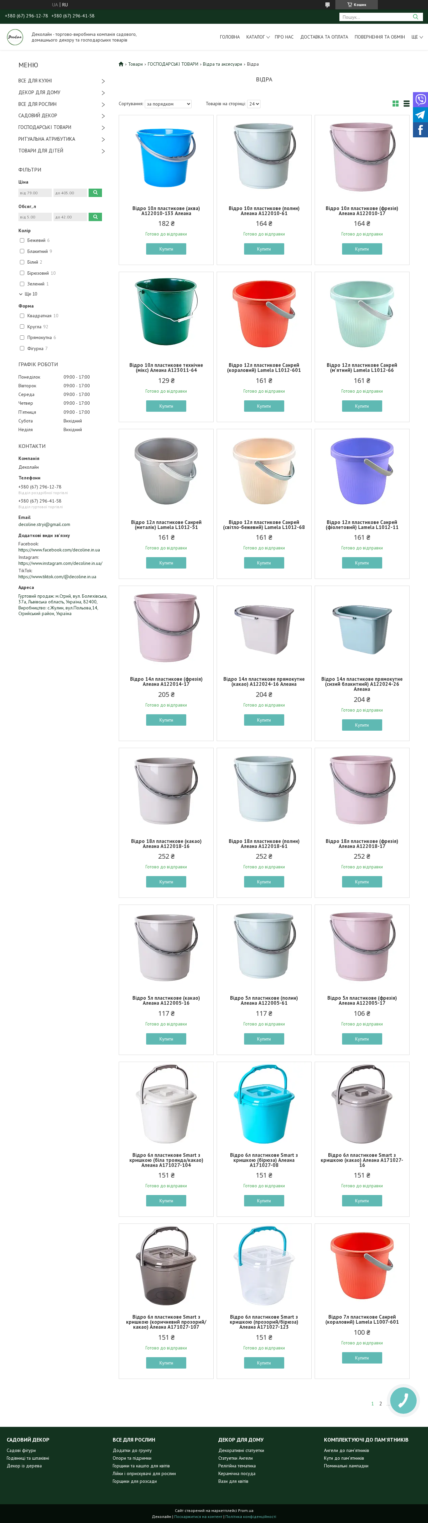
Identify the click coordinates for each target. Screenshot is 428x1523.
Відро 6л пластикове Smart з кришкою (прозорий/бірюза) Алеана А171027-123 (264, 1321)
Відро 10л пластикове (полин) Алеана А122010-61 (264, 211)
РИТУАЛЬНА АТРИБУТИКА (46, 139)
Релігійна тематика (237, 1466)
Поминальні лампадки (346, 1466)
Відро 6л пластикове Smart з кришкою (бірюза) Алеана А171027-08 (264, 1160)
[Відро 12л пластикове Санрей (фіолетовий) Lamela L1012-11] (362, 471)
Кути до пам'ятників (344, 1458)
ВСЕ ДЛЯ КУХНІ (35, 80)
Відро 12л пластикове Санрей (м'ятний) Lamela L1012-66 (362, 367)
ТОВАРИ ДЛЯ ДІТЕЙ (40, 150)
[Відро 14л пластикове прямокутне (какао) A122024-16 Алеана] (264, 628)
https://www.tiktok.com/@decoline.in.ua (57, 577)
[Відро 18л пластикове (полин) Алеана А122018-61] (264, 790)
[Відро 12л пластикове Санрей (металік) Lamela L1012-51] (166, 471)
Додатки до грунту (132, 1450)
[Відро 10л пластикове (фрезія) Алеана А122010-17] (362, 157)
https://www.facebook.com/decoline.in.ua (59, 550)
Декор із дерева (24, 1466)
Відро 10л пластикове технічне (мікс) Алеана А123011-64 (166, 367)
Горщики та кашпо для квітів (141, 1466)
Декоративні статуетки (241, 1450)
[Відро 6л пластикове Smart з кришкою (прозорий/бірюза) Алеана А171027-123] (264, 1266)
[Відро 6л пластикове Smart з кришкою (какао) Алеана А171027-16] (362, 1104)
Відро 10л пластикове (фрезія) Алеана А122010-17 (362, 211)
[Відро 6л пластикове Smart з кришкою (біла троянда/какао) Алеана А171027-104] (166, 1104)
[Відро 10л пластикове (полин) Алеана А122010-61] (264, 157)
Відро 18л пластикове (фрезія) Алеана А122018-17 (362, 844)
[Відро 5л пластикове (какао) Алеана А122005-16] (166, 947)
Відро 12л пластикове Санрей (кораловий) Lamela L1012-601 (264, 367)
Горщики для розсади (135, 1481)
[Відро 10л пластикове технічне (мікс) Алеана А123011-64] (166, 314)
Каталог (255, 37)
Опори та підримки (132, 1458)
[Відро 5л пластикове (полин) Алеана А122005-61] (264, 947)
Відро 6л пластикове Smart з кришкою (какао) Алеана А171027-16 (362, 1160)
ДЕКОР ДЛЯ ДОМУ (39, 92)
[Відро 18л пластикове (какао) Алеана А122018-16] (166, 790)
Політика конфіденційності (250, 1516)
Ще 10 (31, 293)
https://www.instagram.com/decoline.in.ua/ (60, 563)
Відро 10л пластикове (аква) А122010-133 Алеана (166, 211)
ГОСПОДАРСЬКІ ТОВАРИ (44, 127)
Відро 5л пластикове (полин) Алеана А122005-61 (264, 1000)
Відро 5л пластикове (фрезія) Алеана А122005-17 (362, 1000)
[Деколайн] (15, 37)
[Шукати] (415, 17)
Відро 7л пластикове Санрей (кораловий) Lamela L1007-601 (362, 1319)
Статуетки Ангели (235, 1458)
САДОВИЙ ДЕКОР (37, 115)
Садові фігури (21, 1450)
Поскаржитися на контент (198, 1516)
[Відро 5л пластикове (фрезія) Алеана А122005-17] (362, 947)
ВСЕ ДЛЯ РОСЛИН (37, 104)
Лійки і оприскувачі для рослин (144, 1473)
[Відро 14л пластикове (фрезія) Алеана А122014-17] (166, 628)
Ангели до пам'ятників (346, 1450)
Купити (166, 249)
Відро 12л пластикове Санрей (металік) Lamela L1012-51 (166, 525)
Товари (135, 64)
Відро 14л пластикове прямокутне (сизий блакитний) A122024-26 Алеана (362, 683)
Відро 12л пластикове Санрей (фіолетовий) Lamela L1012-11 (362, 525)
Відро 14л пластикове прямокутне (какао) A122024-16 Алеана (264, 681)
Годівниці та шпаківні (28, 1458)
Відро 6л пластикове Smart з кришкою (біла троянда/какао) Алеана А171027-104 (166, 1160)
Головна (230, 37)
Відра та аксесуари (222, 64)
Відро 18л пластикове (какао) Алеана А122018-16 (166, 844)
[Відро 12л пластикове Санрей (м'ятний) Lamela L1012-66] (362, 314)
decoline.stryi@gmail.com (44, 524)
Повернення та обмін (380, 37)
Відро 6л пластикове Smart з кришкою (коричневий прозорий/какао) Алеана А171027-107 (166, 1321)
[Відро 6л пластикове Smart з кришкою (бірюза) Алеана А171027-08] (264, 1104)
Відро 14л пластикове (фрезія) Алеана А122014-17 (166, 681)
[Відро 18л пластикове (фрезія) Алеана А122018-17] (362, 790)
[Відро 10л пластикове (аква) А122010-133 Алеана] (166, 157)
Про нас (284, 37)
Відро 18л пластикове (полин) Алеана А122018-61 (264, 844)
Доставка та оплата (324, 37)
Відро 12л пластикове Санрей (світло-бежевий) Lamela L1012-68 (264, 525)
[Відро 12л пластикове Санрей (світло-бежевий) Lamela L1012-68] (264, 471)
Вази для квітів (233, 1481)
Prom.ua (245, 1510)
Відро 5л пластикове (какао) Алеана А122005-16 (166, 1000)
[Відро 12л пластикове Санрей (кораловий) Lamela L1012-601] (264, 314)
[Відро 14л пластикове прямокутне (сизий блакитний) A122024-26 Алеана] (362, 628)
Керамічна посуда (236, 1473)
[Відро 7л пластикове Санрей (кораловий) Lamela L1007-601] (362, 1266)
